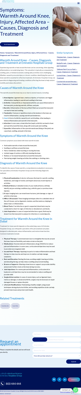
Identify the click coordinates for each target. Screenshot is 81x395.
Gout (6, 118)
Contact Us (74, 379)
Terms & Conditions (65, 392)
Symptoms (10, 53)
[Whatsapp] (75, 390)
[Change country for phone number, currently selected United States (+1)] (39, 339)
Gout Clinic (15, 306)
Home (2, 53)
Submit (73, 362)
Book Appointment (9, 44)
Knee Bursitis (5, 306)
